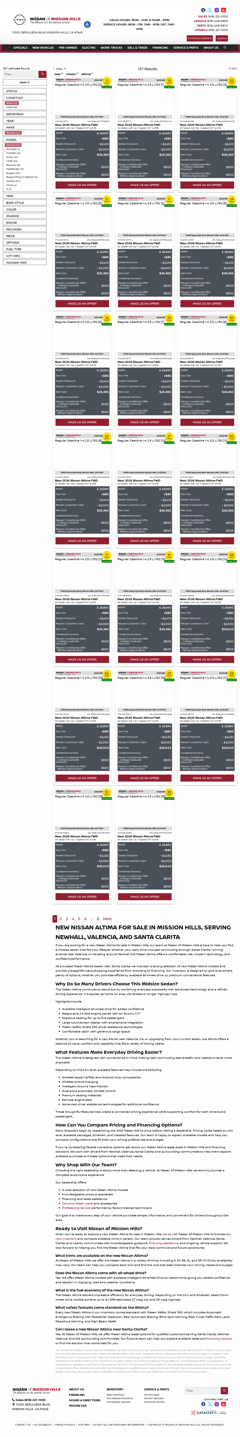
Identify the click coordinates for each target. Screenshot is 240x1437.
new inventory (66, 1238)
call (165, 1234)
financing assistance (163, 1243)
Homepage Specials (119, 1402)
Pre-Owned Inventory (120, 1398)
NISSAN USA (78, 1405)
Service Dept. (152, 1394)
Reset (23, 82)
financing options (219, 1338)
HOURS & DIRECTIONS (85, 1400)
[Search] (43, 74)
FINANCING (77, 1395)
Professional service (76, 1208)
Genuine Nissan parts (77, 1203)
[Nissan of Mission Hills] (46, 20)
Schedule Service (200, 38)
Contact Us (23, 1424)
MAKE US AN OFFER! (82, 185)
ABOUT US (76, 1389)
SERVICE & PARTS (156, 1389)
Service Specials (153, 1398)
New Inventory (115, 1394)
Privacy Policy (65, 1424)
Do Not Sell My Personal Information (119, 1424)
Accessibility (43, 1424)
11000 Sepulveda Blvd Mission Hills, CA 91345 (47, 32)
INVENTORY (115, 1389)
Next (107, 918)
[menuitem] (26, 103)
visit (175, 1234)
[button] (87, 24)
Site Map (84, 1424)
